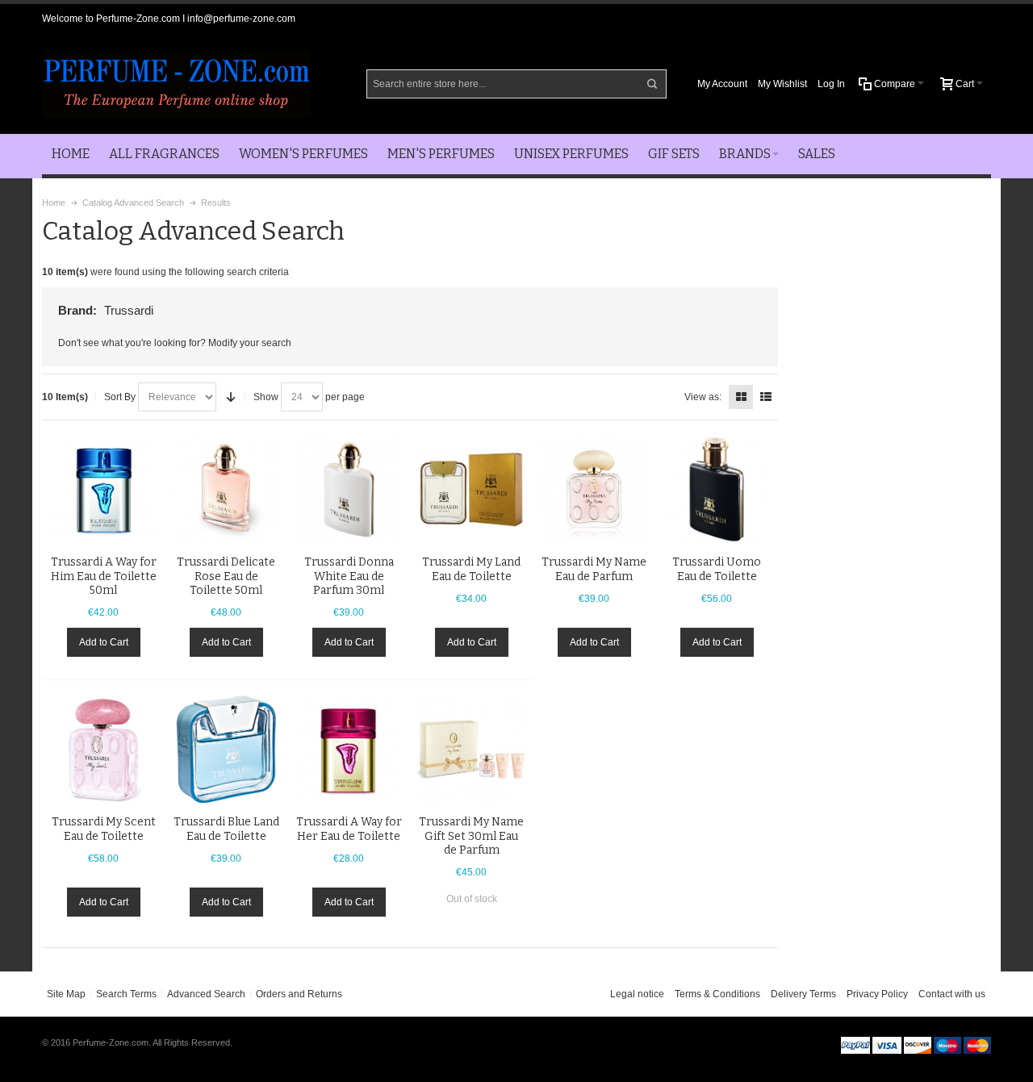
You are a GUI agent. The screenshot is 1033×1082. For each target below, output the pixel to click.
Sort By (120, 397)
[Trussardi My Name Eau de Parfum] (594, 490)
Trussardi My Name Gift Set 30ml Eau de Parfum (471, 835)
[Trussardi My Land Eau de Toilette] (471, 490)
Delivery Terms (803, 994)
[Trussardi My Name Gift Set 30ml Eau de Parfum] (471, 750)
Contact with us (951, 994)
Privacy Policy (877, 994)
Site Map (66, 994)
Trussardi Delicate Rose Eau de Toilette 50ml (226, 575)
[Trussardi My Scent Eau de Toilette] (103, 750)
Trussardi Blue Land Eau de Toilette (226, 828)
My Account (722, 84)
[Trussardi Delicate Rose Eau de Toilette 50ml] (226, 490)
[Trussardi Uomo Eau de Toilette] (717, 490)
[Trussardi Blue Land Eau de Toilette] (226, 750)
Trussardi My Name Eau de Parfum (594, 569)
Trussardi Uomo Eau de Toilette (716, 569)
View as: (702, 397)
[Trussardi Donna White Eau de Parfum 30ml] (349, 490)
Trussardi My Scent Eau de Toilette (104, 828)
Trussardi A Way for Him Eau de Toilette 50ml (104, 575)
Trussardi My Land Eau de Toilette (471, 569)
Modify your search (249, 343)
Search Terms (126, 994)
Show (265, 397)
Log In (831, 84)
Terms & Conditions (717, 994)
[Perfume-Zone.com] (176, 83)
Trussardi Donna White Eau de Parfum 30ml (349, 575)
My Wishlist (782, 84)
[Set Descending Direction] (231, 397)
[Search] (652, 84)
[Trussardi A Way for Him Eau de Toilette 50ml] (103, 490)
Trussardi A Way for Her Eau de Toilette (349, 828)
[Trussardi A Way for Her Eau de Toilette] (349, 750)
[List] (766, 397)
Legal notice (637, 994)
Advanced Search (206, 994)
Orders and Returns (299, 994)
